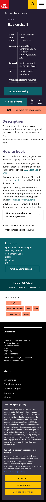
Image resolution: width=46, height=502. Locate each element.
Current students (13, 314)
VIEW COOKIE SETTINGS (23, 492)
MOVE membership (18, 91)
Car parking (9, 393)
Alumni (26, 314)
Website (12, 287)
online (6, 172)
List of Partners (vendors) (14, 472)
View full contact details (14, 360)
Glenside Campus (12, 388)
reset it (16, 180)
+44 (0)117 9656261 (24, 357)
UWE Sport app (31, 169)
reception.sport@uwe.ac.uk (21, 199)
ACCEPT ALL (23, 478)
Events (11, 13)
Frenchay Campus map (20, 268)
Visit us (7, 397)
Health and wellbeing (15, 308)
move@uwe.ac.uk (27, 65)
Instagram (32, 287)
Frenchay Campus (13, 303)
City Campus (10, 380)
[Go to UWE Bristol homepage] (6, 13)
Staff (36, 308)
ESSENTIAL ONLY (23, 485)
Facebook (21, 287)
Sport (28, 308)
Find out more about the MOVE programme (18, 215)
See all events (15, 101)
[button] (32, 102)
